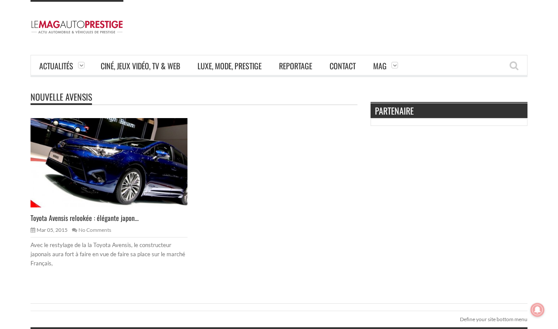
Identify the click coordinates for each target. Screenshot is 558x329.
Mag (380, 65)
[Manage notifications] (537, 310)
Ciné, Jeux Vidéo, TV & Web (140, 65)
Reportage (295, 65)
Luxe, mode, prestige (229, 65)
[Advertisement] (368, 19)
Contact (343, 65)
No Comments (94, 230)
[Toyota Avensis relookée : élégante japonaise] (116, 162)
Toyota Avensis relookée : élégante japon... (85, 218)
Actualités (56, 65)
